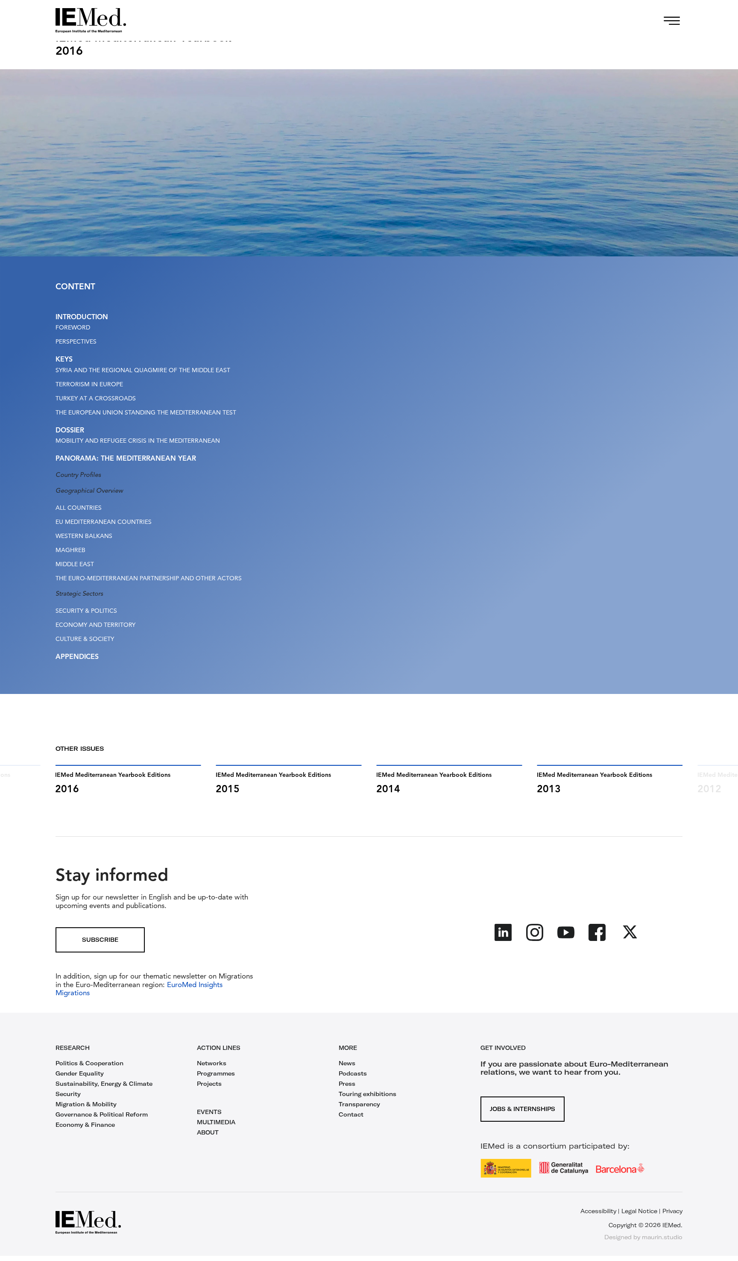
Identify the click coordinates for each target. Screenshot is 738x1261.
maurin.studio (662, 1237)
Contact (351, 1114)
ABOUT (208, 1132)
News (347, 1063)
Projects (209, 1083)
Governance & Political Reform (102, 1114)
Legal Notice (639, 1211)
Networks (211, 1063)
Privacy (672, 1211)
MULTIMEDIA (216, 1122)
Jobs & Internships (522, 1108)
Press (347, 1083)
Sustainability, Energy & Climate (104, 1083)
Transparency (359, 1104)
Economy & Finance (85, 1124)
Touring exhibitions (367, 1094)
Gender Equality (80, 1073)
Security (68, 1094)
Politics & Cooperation (89, 1063)
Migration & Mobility (86, 1104)
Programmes (216, 1073)
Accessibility (598, 1211)
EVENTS (209, 1111)
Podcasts (353, 1073)
